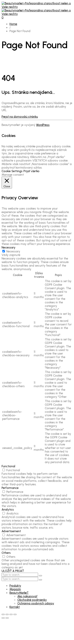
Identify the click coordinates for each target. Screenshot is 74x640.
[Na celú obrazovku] (7, 614)
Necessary (13, 251)
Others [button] (6, 553)
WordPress (43, 125)
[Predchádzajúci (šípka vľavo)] (3, 618)
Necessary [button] (8, 247)
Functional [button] (8, 466)
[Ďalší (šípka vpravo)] (7, 618)
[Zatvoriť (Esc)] (15, 614)
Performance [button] (10, 488)
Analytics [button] (8, 509)
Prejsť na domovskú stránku (20, 116)
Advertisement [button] (11, 531)
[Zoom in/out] (3, 614)
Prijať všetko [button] (31, 171)
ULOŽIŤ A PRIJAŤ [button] (13, 571)
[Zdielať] (11, 614)
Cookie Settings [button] (12, 171)
